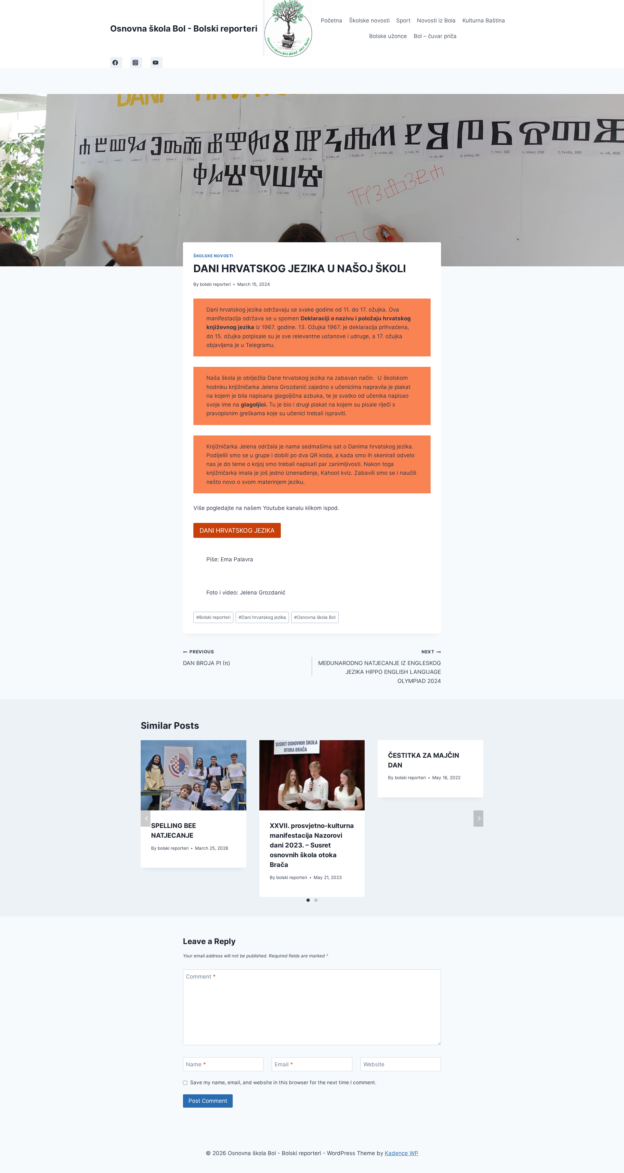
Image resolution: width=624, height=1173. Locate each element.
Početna (331, 20)
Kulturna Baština (483, 20)
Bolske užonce (388, 36)
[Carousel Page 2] (316, 900)
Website (373, 1064)
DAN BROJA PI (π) (206, 657)
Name (196, 1064)
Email (284, 1064)
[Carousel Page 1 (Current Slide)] (308, 900)
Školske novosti (369, 20)
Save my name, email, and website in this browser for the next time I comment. (283, 1082)
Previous (145, 818)
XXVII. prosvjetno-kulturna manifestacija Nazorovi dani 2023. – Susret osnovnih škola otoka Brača (312, 845)
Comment (201, 976)
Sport (403, 20)
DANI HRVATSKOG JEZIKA (237, 530)
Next (478, 818)
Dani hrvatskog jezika (262, 617)
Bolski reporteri (213, 617)
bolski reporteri (215, 284)
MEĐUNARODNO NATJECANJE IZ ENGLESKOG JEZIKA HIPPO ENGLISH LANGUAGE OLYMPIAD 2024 (379, 666)
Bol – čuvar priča (435, 36)
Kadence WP (401, 1153)
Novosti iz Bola (436, 20)
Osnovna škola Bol (314, 617)
